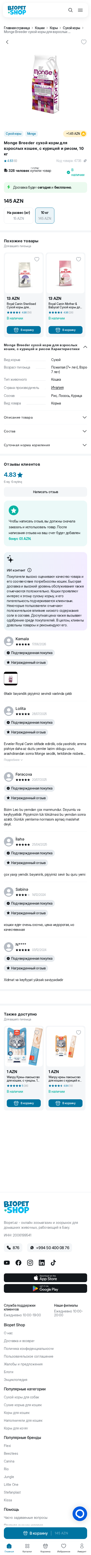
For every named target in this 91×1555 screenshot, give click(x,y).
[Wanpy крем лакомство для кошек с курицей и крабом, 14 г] (65, 1047)
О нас (8, 1333)
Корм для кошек (17, 1413)
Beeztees (11, 1453)
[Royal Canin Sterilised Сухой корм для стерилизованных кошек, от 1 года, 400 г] (24, 273)
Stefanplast (12, 1492)
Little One (11, 1485)
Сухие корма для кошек (23, 1405)
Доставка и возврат (19, 1341)
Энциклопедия (15, 1380)
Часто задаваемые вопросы (26, 1518)
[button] (45, 161)
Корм (54, 28)
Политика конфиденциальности (29, 1349)
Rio (6, 1469)
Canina (9, 1461)
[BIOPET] (17, 10)
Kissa (8, 1500)
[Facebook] (18, 1263)
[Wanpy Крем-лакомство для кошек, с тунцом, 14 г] (24, 1047)
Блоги (8, 1372)
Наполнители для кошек (23, 1420)
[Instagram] (30, 1263)
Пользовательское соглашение (28, 1356)
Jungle (9, 1477)
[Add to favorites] (83, 42)
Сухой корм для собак (21, 1397)
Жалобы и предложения (23, 1364)
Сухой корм (71, 28)
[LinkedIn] (42, 1263)
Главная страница (17, 28)
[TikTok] (53, 1263)
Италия (57, 387)
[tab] (9, 1548)
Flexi (7, 1446)
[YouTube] (7, 1263)
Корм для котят (16, 1428)
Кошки (39, 28)
